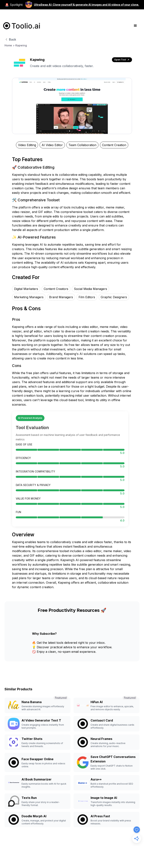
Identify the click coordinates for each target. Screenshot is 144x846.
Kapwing (21, 45)
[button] (135, 25)
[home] (21, 26)
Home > (9, 45)
